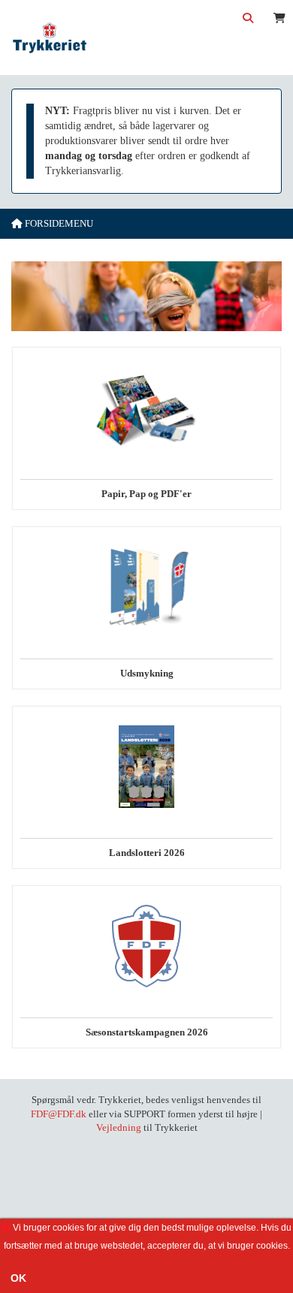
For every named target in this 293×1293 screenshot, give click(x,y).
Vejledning (118, 1127)
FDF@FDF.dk (58, 1114)
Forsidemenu (58, 223)
